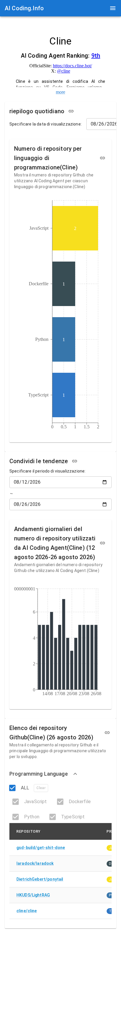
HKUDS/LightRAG (33, 895)
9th (95, 55)
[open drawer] (113, 8)
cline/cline (26, 910)
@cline (63, 70)
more (60, 92)
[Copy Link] (71, 111)
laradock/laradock (35, 863)
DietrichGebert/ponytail (39, 879)
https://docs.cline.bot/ (72, 65)
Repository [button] (28, 831)
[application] (60, 316)
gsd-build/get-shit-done (40, 847)
